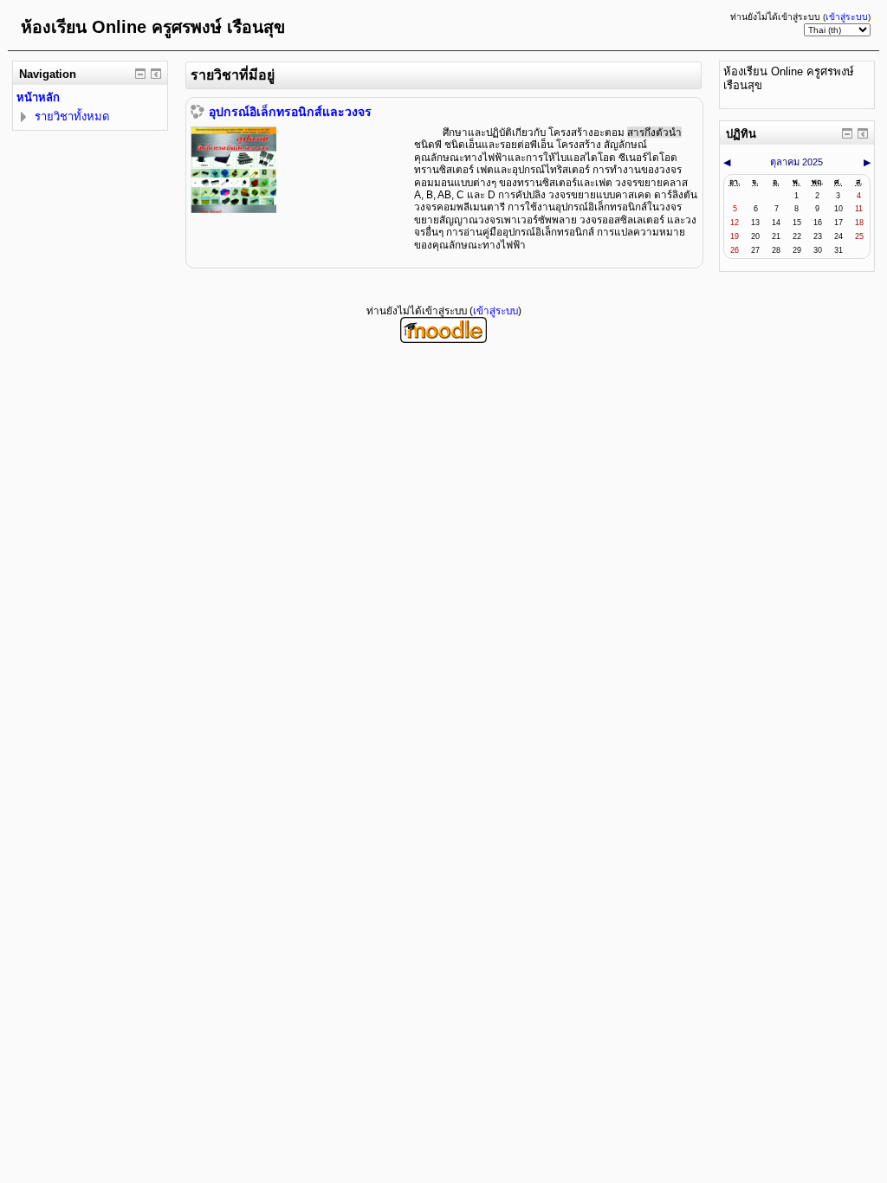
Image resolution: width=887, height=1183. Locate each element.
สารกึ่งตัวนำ (654, 132)
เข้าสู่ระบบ (846, 17)
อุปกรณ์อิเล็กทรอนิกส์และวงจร (290, 112)
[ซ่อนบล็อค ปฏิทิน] (847, 133)
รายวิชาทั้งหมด (72, 116)
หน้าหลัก (38, 97)
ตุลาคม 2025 (796, 162)
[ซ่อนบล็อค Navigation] (140, 73)
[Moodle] (443, 339)
